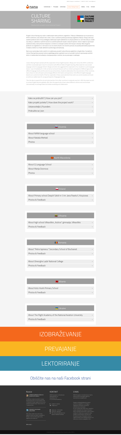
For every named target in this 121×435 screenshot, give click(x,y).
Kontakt (93, 7)
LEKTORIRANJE (60, 363)
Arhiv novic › (29, 424)
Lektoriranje (62, 7)
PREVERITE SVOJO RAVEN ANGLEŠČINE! (34, 410)
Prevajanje (55, 7)
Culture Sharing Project (73, 7)
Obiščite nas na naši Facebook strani (60, 378)
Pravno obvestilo (64, 432)
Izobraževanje (47, 7)
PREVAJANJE (61, 348)
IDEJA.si (72, 432)
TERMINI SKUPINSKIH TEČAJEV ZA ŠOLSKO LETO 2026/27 (36, 395)
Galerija (83, 7)
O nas (87, 7)
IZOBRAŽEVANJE (60, 334)
